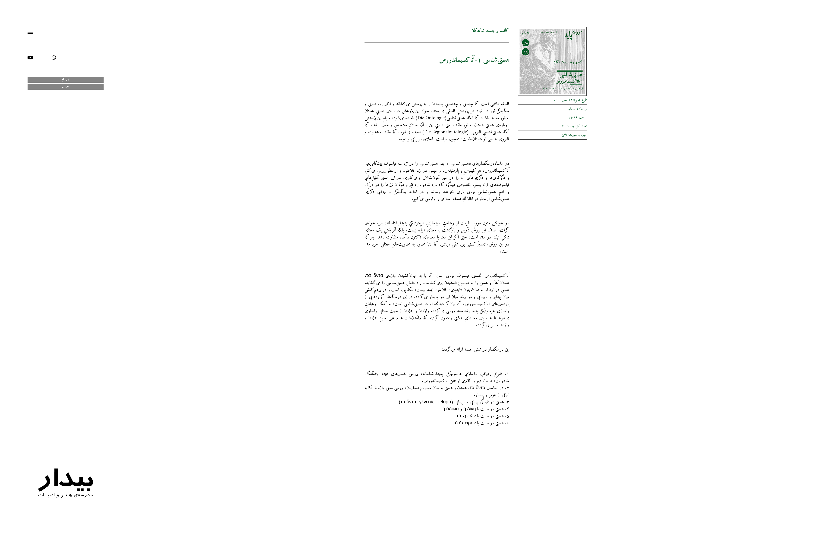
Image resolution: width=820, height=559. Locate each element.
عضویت (66, 86)
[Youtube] (30, 57)
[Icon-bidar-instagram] (101, 57)
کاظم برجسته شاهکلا (490, 30)
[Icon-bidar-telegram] (77, 57)
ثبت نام (65, 79)
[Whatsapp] (53, 57)
